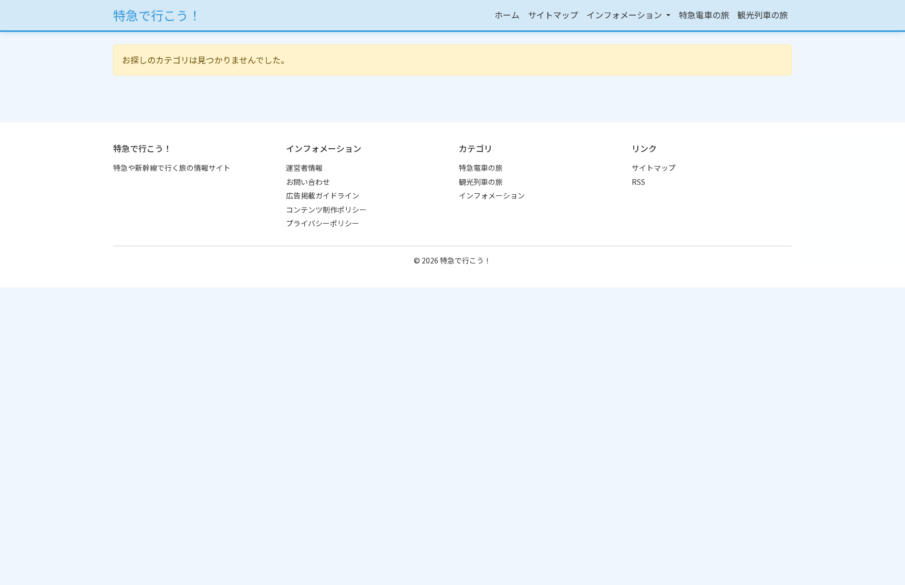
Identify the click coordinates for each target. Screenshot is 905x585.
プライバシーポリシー (322, 223)
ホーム (507, 14)
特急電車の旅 (704, 14)
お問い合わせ (308, 181)
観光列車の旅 (762, 14)
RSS (638, 181)
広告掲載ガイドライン (322, 195)
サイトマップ (553, 14)
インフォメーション (492, 195)
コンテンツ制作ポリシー (326, 209)
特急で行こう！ (157, 15)
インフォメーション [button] (625, 14)
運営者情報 (304, 167)
